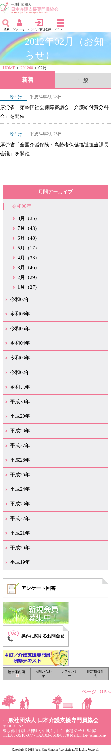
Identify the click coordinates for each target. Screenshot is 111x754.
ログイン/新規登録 (39, 29)
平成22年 (20, 518)
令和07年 (20, 299)
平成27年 (20, 445)
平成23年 (20, 503)
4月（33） (29, 257)
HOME (9, 67)
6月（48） (29, 238)
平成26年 (20, 459)
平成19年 (20, 562)
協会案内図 (16, 672)
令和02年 (20, 372)
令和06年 (20, 313)
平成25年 (20, 474)
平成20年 (20, 547)
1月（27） (29, 287)
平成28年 (20, 430)
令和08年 (21, 206)
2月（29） (29, 277)
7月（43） (29, 228)
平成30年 (20, 401)
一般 (83, 80)
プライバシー (69, 674)
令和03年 (20, 357)
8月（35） (29, 218)
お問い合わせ (43, 674)
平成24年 (20, 489)
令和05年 (20, 328)
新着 (28, 79)
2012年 (26, 67)
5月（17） (29, 247)
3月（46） (29, 267)
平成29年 (20, 416)
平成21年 (20, 533)
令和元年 (20, 386)
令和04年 (20, 343)
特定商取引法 (95, 674)
